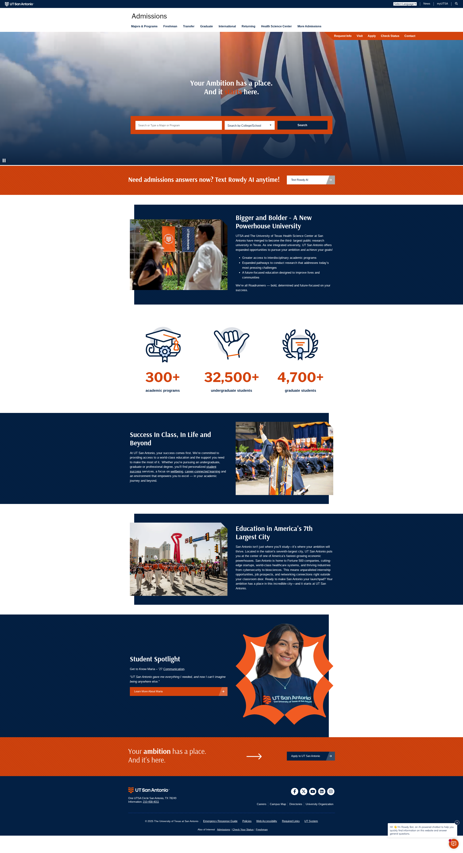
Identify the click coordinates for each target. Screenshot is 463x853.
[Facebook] (294, 791)
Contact (409, 35)
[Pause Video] (4, 160)
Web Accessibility (266, 821)
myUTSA (442, 3)
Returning (248, 26)
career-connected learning (202, 471)
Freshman (170, 26)
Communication (173, 669)
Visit (360, 35)
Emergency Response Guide (220, 821)
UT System (311, 821)
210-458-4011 (151, 801)
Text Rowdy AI (299, 179)
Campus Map (278, 804)
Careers (261, 804)
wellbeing (177, 471)
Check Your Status (243, 829)
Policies (247, 821)
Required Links (291, 821)
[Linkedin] (322, 791)
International (227, 26)
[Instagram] (331, 791)
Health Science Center (276, 26)
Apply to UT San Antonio (305, 755)
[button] (456, 3)
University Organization (319, 804)
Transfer (188, 26)
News (426, 3)
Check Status (390, 35)
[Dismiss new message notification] (457, 822)
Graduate (206, 26)
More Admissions (309, 26)
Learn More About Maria (148, 691)
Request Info (343, 35)
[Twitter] (303, 791)
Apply (372, 35)
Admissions (223, 829)
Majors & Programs (144, 26)
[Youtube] (313, 791)
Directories (295, 804)
